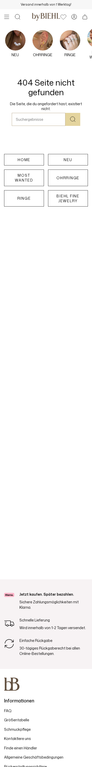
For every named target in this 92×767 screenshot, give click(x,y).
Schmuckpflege (17, 729)
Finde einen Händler (20, 748)
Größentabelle (16, 719)
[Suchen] (72, 119)
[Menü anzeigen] (6, 16)
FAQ (8, 710)
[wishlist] (63, 16)
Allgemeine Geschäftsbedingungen (33, 757)
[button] (18, 16)
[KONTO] (74, 16)
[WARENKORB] (85, 16)
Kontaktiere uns (17, 738)
